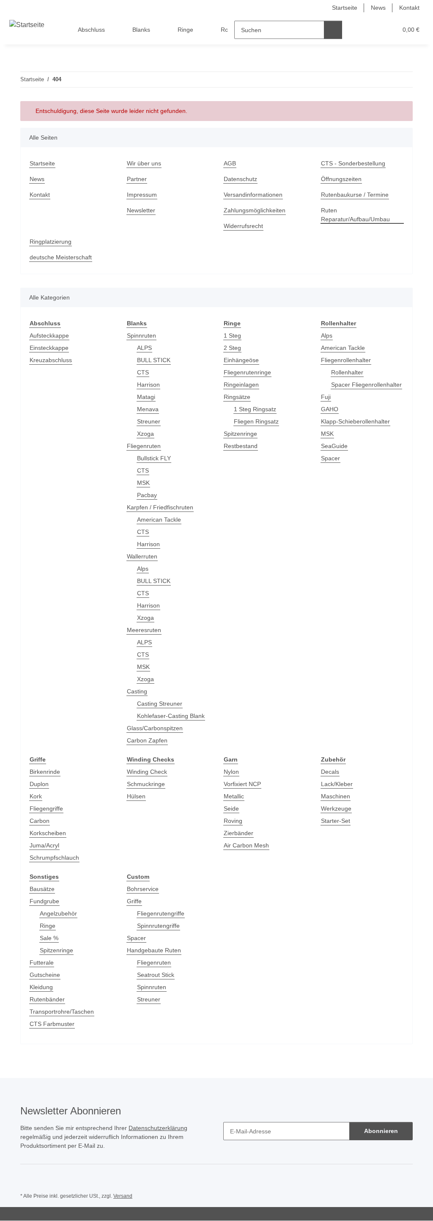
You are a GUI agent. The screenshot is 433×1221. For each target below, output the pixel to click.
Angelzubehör (58, 913)
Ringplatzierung (50, 241)
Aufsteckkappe (49, 335)
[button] (358, 29)
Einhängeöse (241, 360)
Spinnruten (141, 335)
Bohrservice (143, 889)
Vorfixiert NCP (242, 784)
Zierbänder (238, 833)
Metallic (234, 796)
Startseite (344, 7)
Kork (36, 796)
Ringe (47, 925)
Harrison (148, 384)
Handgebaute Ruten (154, 950)
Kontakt (409, 7)
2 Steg (232, 347)
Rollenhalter (347, 372)
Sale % (49, 938)
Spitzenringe (240, 433)
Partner (137, 179)
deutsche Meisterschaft (61, 257)
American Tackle (159, 519)
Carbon (39, 820)
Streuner (148, 421)
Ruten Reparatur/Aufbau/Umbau (355, 215)
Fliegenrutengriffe (160, 913)
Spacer (330, 458)
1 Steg (232, 335)
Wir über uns (144, 163)
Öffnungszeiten (341, 179)
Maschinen (335, 796)
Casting (137, 691)
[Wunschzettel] (375, 29)
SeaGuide (334, 446)
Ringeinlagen (241, 384)
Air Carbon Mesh (246, 845)
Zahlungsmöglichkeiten (254, 210)
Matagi (146, 396)
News (378, 7)
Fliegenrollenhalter (346, 360)
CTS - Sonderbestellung (353, 163)
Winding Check (147, 771)
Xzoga (145, 433)
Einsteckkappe (49, 347)
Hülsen (136, 796)
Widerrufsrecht (243, 226)
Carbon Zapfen (147, 740)
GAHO (329, 409)
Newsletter (141, 210)
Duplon (39, 784)
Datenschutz (240, 179)
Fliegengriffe (46, 808)
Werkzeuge (336, 808)
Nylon (231, 771)
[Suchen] (333, 30)
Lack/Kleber (337, 784)
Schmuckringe (146, 784)
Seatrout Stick (155, 974)
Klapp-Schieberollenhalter (355, 421)
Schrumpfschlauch (54, 857)
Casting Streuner (159, 703)
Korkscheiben (48, 833)
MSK (143, 482)
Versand (122, 1196)
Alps (142, 568)
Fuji (326, 396)
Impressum (142, 194)
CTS (143, 372)
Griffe (134, 901)
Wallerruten (142, 556)
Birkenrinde (45, 771)
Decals (330, 771)
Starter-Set (335, 820)
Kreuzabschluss (51, 360)
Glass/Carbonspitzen (155, 728)
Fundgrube (44, 901)
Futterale (42, 962)
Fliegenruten (144, 446)
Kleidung (41, 987)
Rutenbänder (47, 999)
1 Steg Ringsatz (255, 409)
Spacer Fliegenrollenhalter (366, 384)
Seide (231, 808)
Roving (233, 820)
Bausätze (42, 889)
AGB (230, 163)
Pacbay (147, 495)
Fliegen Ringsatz (256, 421)
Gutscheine (45, 974)
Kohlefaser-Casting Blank (171, 715)
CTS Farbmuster (52, 1023)
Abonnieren (381, 1131)
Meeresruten (144, 630)
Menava (148, 409)
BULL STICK (153, 360)
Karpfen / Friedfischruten (160, 507)
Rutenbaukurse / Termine (355, 194)
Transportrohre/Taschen (62, 1011)
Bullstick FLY (154, 458)
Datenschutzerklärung (158, 1128)
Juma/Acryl (44, 845)
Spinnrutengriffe (158, 925)
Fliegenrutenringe (247, 372)
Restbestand (241, 446)
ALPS (144, 347)
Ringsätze (237, 396)
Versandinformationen (253, 194)
